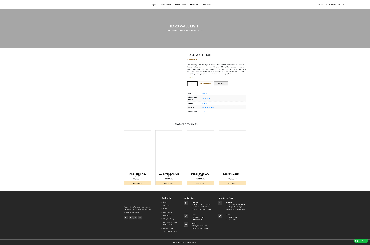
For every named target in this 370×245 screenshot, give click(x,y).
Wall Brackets (184, 30)
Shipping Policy (168, 219)
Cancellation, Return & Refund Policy (171, 223)
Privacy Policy (168, 228)
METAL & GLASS (208, 107)
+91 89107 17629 (231, 217)
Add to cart (207, 84)
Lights (154, 5)
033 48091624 (231, 219)
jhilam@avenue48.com (200, 228)
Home (168, 30)
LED (203, 111)
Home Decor (166, 5)
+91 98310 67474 (198, 217)
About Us (194, 5)
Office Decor (180, 5)
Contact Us (206, 5)
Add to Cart (137, 183)
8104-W (204, 93)
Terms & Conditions (170, 231)
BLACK (204, 103)
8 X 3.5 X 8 (206, 98)
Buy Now (221, 84)
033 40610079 (197, 219)
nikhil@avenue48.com (199, 226)
